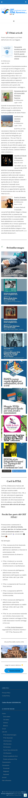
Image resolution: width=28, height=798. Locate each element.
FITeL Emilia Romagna (14, 627)
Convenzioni (5, 765)
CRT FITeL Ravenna (8, 792)
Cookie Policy (6, 695)
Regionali (6, 771)
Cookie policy (17, 792)
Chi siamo (6, 719)
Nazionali (6, 774)
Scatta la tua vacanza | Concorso (18, 118)
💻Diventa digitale (14, 671)
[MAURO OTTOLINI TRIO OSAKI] (7, 161)
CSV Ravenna (7, 753)
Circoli (4, 728)
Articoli (4, 777)
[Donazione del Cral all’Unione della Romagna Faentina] (7, 96)
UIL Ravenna (7, 747)
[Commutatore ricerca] (25, 2)
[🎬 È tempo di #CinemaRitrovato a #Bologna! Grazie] (14, 346)
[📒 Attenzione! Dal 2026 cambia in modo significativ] (14, 373)
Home (4, 713)
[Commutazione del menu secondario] (1, 2)
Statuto (5, 722)
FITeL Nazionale (8, 738)
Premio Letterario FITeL (10, 759)
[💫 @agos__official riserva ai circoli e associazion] (14, 264)
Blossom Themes (17, 793)
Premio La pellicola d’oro (10, 756)
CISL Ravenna (7, 744)
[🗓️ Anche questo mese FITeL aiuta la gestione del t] (14, 401)
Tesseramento (6, 762)
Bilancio (5, 725)
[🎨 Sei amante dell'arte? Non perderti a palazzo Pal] (14, 292)
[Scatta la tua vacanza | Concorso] (7, 121)
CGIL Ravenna (7, 741)
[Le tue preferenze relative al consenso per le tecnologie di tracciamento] (25, 795)
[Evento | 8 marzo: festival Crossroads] (7, 202)
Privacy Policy (6, 692)
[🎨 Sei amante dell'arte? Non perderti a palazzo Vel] (14, 319)
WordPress (11, 795)
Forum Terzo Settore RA (10, 750)
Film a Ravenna (6, 780)
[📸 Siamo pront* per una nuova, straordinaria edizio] (14, 455)
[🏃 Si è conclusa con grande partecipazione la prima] (14, 428)
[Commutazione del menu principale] (14, 21)
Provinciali (6, 768)
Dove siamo (6, 716)
